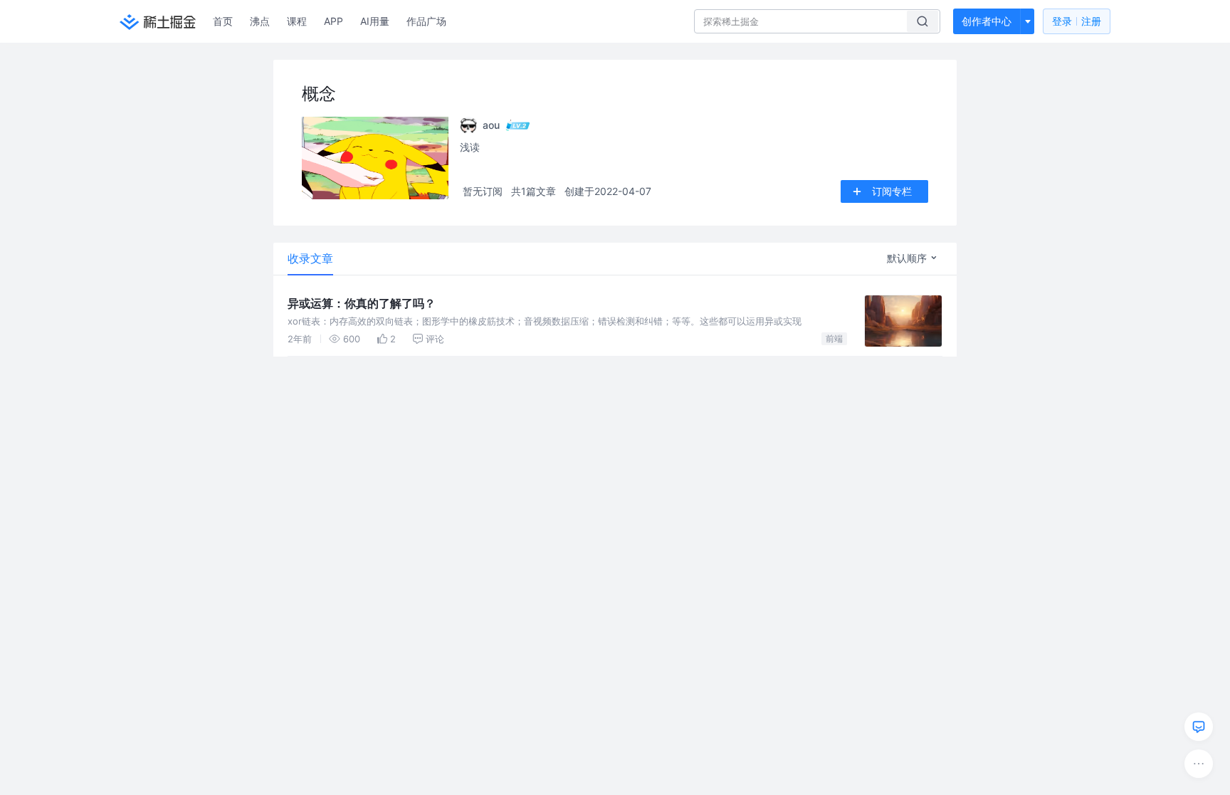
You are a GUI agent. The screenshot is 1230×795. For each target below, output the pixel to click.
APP (333, 21)
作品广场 (426, 21)
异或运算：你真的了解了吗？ (362, 303)
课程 (297, 21)
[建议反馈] (1198, 726)
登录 (1076, 21)
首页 (223, 21)
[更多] (1198, 763)
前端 (834, 338)
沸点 (260, 21)
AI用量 (374, 21)
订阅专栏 (892, 191)
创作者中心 (986, 21)
